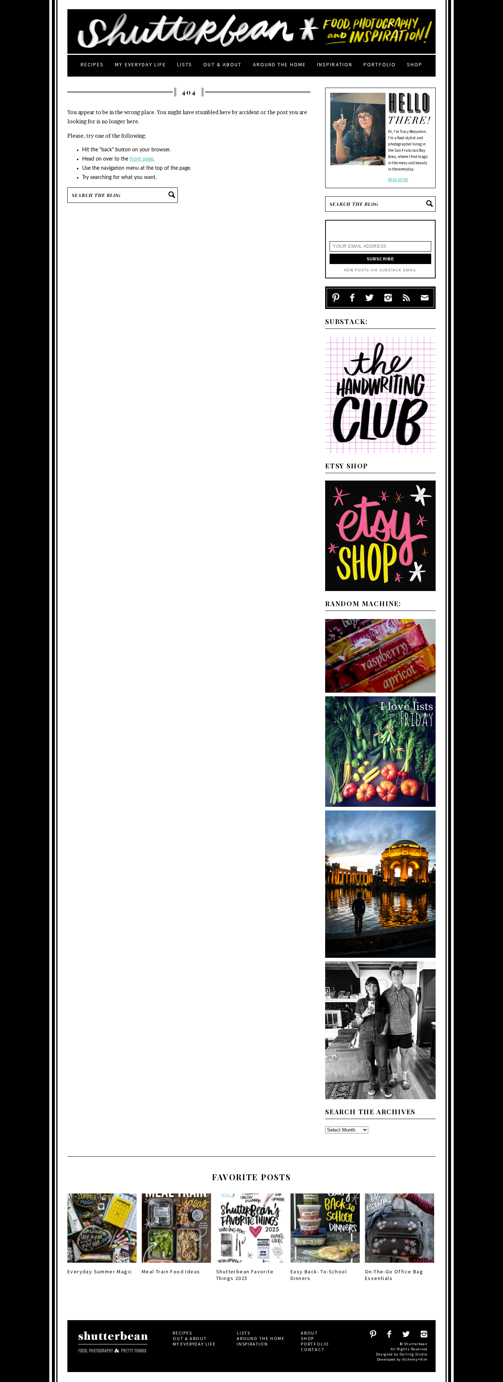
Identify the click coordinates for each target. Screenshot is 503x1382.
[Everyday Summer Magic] (102, 1264)
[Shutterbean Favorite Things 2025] (250, 1264)
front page (141, 159)
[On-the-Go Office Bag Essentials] (399, 1264)
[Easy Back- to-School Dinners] (325, 1264)
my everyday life (140, 64)
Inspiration (334, 64)
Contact (313, 1349)
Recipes (92, 64)
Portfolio (379, 64)
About (309, 1333)
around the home (279, 64)
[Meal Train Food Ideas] (176, 1264)
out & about (222, 64)
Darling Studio (414, 1354)
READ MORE (398, 179)
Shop (414, 64)
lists (185, 64)
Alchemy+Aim (415, 1359)
